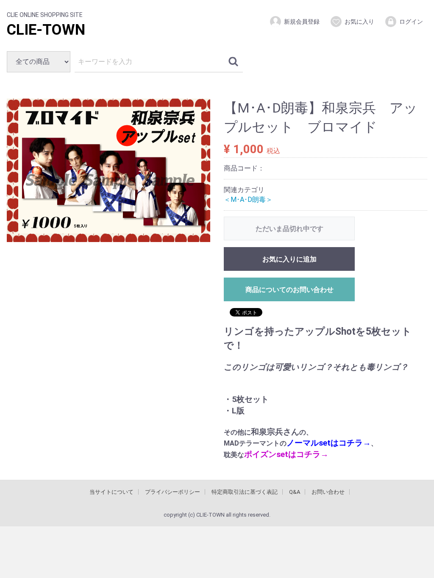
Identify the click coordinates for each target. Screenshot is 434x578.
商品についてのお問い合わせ (289, 290)
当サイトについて (111, 492)
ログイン (411, 21)
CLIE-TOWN (46, 30)
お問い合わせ (328, 492)
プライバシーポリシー (172, 492)
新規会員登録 (302, 21)
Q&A (294, 492)
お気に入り (359, 21)
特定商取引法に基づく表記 (244, 492)
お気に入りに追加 (289, 259)
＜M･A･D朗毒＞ (248, 199)
